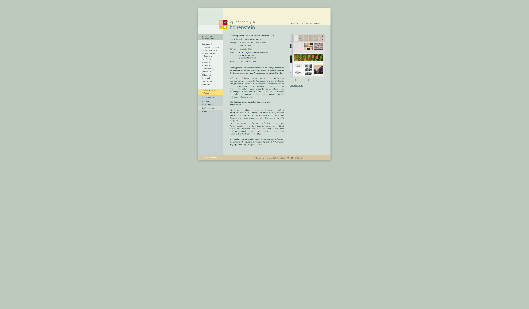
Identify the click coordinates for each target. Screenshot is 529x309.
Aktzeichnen (206, 62)
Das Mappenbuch (208, 108)
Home (293, 23)
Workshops (206, 84)
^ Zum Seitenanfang (209, 157)
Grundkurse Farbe (209, 50)
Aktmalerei (206, 65)
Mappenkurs (206, 72)
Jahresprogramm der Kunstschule (208, 37)
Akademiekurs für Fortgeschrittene (208, 54)
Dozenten (205, 101)
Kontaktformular (277, 139)
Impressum (280, 158)
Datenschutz (297, 158)
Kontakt (300, 23)
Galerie (204, 111)
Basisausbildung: (208, 44)
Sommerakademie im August (209, 91)
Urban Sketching (208, 68)
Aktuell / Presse (208, 104)
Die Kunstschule (208, 98)
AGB (289, 158)
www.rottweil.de (296, 86)
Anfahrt (317, 23)
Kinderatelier (207, 78)
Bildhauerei (206, 75)
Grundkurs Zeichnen (210, 47)
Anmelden (309, 23)
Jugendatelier (207, 81)
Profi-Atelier (206, 59)
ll (308, 79)
